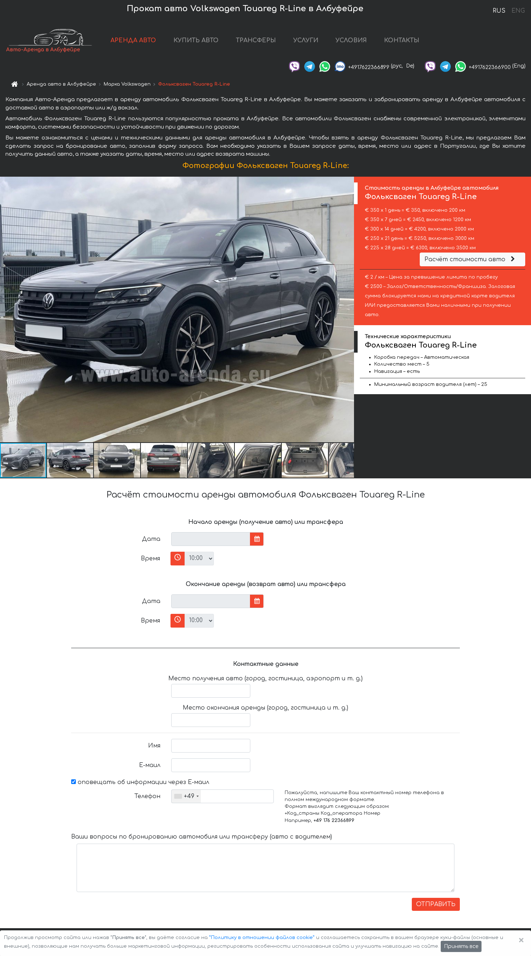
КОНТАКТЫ (401, 40)
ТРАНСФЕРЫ (256, 40)
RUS (499, 11)
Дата (151, 539)
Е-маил (149, 765)
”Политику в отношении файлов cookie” (262, 937)
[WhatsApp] (325, 66)
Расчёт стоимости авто (465, 259)
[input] (210, 539)
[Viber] (294, 66)
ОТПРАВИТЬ (436, 904)
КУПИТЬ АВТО (196, 40)
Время (150, 558)
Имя (154, 745)
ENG (517, 11)
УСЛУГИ (305, 40)
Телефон (147, 796)
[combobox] (186, 796)
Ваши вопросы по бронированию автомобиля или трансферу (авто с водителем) (201, 837)
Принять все (461, 946)
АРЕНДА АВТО (133, 40)
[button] (70, 460)
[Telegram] (309, 66)
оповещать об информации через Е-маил (142, 782)
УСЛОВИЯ (351, 40)
